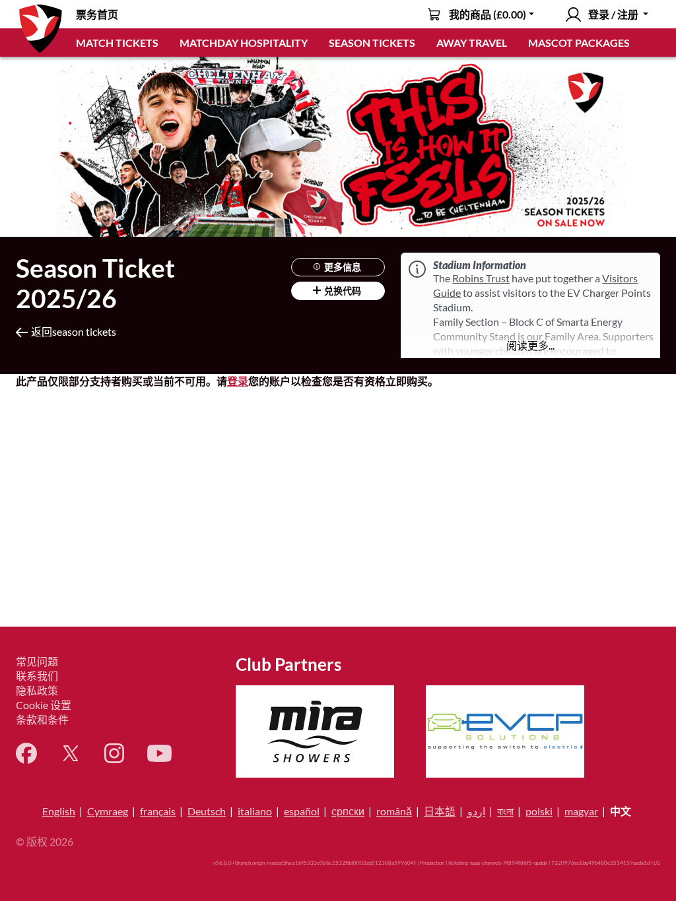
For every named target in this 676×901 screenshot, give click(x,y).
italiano (255, 811)
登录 (237, 381)
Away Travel (471, 42)
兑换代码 (341, 290)
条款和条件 (42, 719)
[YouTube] (159, 753)
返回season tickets (73, 331)
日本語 (440, 811)
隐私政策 (37, 690)
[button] (530, 345)
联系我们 (37, 675)
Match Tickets (117, 42)
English (58, 811)
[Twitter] (70, 753)
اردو (476, 811)
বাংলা (505, 811)
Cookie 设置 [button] (43, 705)
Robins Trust (481, 278)
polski (539, 811)
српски (347, 811)
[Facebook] (26, 753)
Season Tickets (372, 42)
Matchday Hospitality (244, 42)
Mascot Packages (579, 42)
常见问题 (37, 661)
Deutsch (206, 811)
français (158, 811)
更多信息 (341, 266)
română (394, 811)
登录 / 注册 (613, 14)
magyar (581, 811)
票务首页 (97, 14)
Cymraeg (107, 811)
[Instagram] (114, 753)
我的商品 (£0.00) (487, 14)
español (302, 811)
